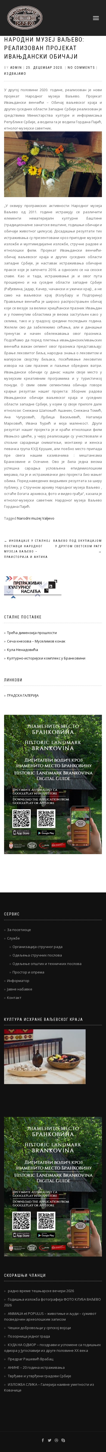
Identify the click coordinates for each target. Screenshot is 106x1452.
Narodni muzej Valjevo (35, 518)
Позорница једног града (29, 1336)
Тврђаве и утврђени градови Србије (39, 1375)
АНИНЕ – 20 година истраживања (36, 1367)
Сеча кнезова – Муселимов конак (36, 641)
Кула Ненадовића (22, 649)
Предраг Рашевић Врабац (30, 1358)
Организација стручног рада (38, 946)
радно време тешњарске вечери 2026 (41, 1290)
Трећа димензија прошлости (32, 632)
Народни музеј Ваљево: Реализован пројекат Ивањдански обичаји (44, 48)
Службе (13, 938)
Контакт (14, 997)
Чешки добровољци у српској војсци (39, 1327)
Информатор (18, 980)
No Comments (81, 68)
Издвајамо (15, 74)
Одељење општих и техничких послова (47, 963)
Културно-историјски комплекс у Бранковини (46, 658)
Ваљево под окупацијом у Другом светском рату (77, 546)
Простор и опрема (28, 972)
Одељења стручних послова (37, 955)
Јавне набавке (19, 989)
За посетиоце (19, 929)
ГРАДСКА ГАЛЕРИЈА (23, 695)
